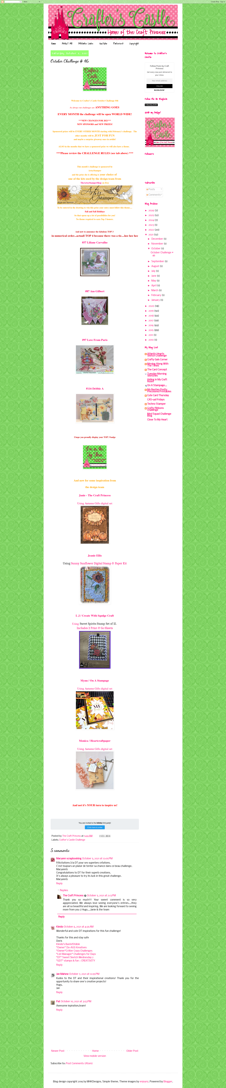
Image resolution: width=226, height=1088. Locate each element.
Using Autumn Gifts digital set (94, 503)
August (155, 266)
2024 (152, 220)
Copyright (134, 43)
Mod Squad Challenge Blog (159, 415)
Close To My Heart (157, 419)
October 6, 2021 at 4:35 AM (78, 927)
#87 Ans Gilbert (94, 291)
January (155, 300)
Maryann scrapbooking (68, 858)
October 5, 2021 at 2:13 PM (101, 895)
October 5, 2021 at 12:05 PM (97, 858)
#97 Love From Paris (94, 340)
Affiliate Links (85, 43)
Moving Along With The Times (157, 365)
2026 (152, 210)
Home (53, 43)
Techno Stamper (156, 404)
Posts (151, 189)
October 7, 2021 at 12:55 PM (84, 974)
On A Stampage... (157, 385)
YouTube (103, 43)
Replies (64, 890)
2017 (151, 320)
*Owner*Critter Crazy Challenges (74, 951)
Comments (154, 195)
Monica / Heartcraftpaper (95, 741)
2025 (152, 215)
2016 (151, 325)
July (153, 271)
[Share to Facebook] (107, 836)
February (156, 295)
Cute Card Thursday (158, 395)
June (154, 276)
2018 (151, 315)
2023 (152, 225)
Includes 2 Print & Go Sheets (95, 628)
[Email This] (100, 836)
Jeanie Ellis (95, 555)
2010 (151, 340)
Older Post (132, 1051)
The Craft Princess (73, 895)
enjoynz (144, 1081)
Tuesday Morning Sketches (157, 375)
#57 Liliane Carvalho (94, 242)
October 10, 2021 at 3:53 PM (76, 1001)
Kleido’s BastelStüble (68, 944)
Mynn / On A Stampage (95, 680)
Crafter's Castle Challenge (72, 840)
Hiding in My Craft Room (157, 380)
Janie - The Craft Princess (95, 495)
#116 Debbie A (95, 388)
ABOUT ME (67, 43)
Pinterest (118, 43)
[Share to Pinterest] (109, 836)
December (157, 239)
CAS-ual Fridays (156, 399)
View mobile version (95, 1056)
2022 (152, 230)
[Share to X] (105, 836)
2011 (151, 335)
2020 (152, 306)
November (157, 243)
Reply (59, 883)
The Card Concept (157, 369)
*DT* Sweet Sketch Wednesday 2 (74, 957)
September (158, 261)
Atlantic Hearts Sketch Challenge (157, 355)
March (155, 290)
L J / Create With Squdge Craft (95, 615)
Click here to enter (94, 827)
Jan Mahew (62, 974)
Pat (58, 1001)
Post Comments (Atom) (79, 1063)
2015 (151, 330)
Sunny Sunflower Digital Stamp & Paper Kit (99, 563)
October (156, 248)
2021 (151, 234)
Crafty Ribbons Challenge (155, 409)
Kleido (59, 927)
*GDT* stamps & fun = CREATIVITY (75, 960)
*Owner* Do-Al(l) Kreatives (71, 947)
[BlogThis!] (102, 836)
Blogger (167, 1081)
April (154, 285)
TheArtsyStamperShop (91, 182)
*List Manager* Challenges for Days (76, 954)
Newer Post (57, 1051)
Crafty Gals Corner (157, 359)
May (154, 280)
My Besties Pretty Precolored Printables (159, 390)
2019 (151, 311)
